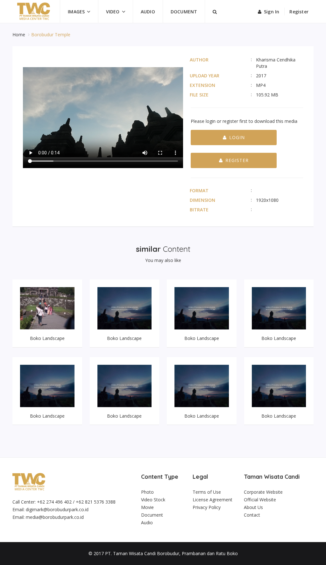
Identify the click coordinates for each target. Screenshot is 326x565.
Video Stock (153, 500)
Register (298, 12)
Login (237, 137)
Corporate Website (263, 492)
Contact (252, 515)
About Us (253, 507)
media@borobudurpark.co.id (55, 517)
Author (199, 60)
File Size (199, 95)
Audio (148, 12)
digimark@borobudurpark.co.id (57, 509)
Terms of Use (207, 492)
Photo (147, 492)
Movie (147, 507)
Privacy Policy (207, 507)
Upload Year (204, 76)
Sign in (271, 12)
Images (76, 12)
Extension (202, 85)
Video (113, 12)
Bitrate (199, 210)
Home (19, 35)
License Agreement (212, 500)
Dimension (202, 200)
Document (184, 12)
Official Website (260, 500)
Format (199, 190)
